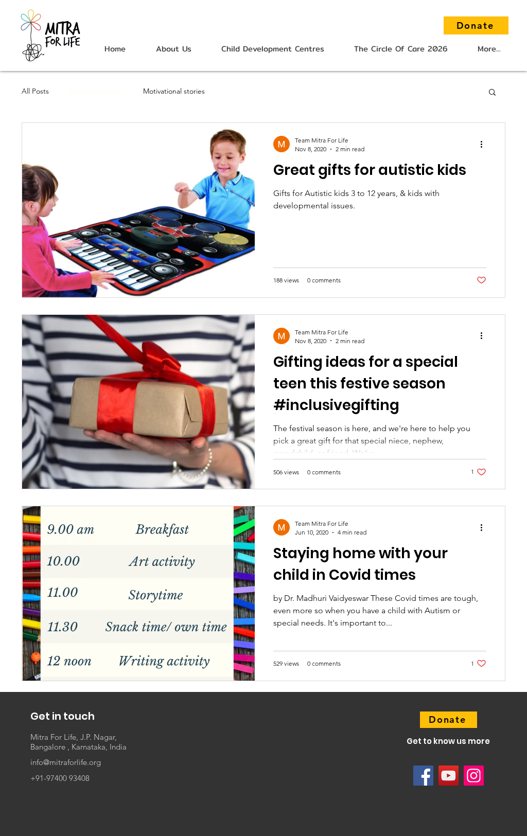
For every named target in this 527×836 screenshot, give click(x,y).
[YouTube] (448, 776)
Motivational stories (174, 91)
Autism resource (95, 91)
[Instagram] (474, 776)
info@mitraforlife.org (65, 762)
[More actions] (485, 144)
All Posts (35, 91)
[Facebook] (423, 776)
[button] (173, 48)
